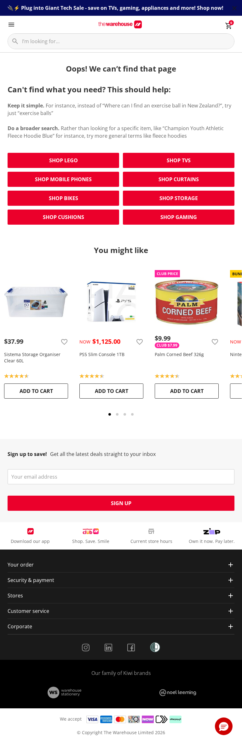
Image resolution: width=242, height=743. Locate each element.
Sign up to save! (27, 454)
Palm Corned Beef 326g (179, 354)
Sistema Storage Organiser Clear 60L (32, 357)
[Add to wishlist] (64, 341)
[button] (224, 726)
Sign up (121, 503)
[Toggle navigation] (11, 24)
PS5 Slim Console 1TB (101, 354)
